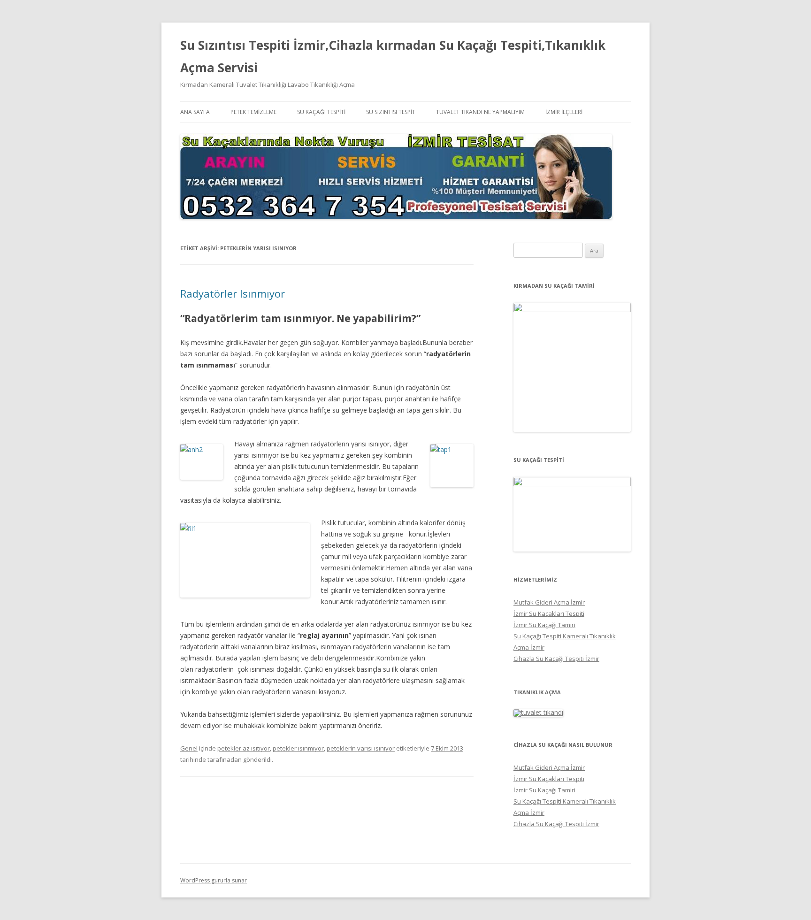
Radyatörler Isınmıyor (232, 293)
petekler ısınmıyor (298, 748)
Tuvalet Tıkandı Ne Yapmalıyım (480, 112)
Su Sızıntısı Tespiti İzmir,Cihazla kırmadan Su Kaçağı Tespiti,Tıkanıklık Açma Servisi (392, 56)
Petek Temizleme (253, 112)
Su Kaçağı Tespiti (321, 112)
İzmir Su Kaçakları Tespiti (548, 613)
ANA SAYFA (195, 112)
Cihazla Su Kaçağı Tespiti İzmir (556, 658)
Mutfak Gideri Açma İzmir (549, 602)
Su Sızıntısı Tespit (390, 112)
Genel (189, 748)
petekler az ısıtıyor (243, 748)
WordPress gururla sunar (213, 880)
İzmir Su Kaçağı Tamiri (544, 625)
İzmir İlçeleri (563, 112)
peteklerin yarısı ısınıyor (361, 748)
